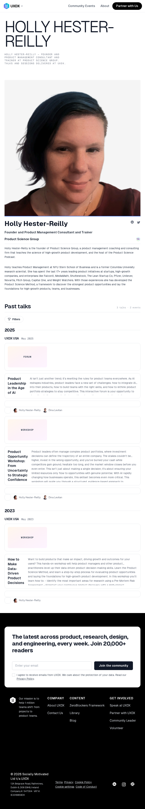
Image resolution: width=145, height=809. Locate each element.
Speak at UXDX (120, 705)
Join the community (113, 665)
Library (75, 713)
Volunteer (116, 728)
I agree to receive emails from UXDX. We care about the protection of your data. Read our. (71, 676)
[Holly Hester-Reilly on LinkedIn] (132, 222)
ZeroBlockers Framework (87, 705)
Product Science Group (22, 239)
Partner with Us (127, 6)
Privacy (68, 782)
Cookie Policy (83, 782)
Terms (59, 782)
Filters (16, 319)
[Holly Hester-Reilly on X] (138, 222)
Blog (73, 720)
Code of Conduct (86, 786)
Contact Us (55, 713)
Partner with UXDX (122, 713)
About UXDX (55, 705)
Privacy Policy (25, 678)
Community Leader (123, 720)
